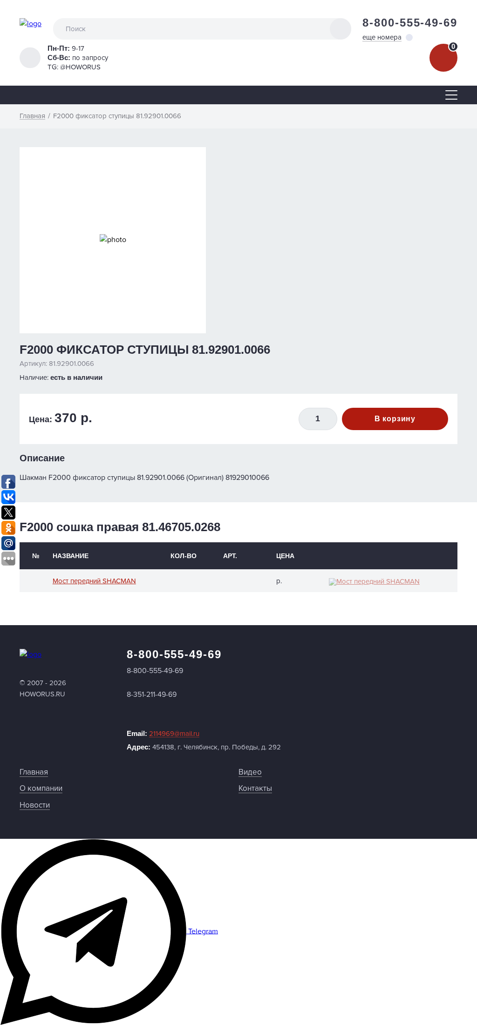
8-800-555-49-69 (409, 22)
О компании (41, 788)
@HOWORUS (80, 67)
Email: (163, 733)
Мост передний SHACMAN (94, 581)
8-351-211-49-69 (152, 694)
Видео (250, 772)
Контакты (255, 788)
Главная (34, 772)
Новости (35, 805)
